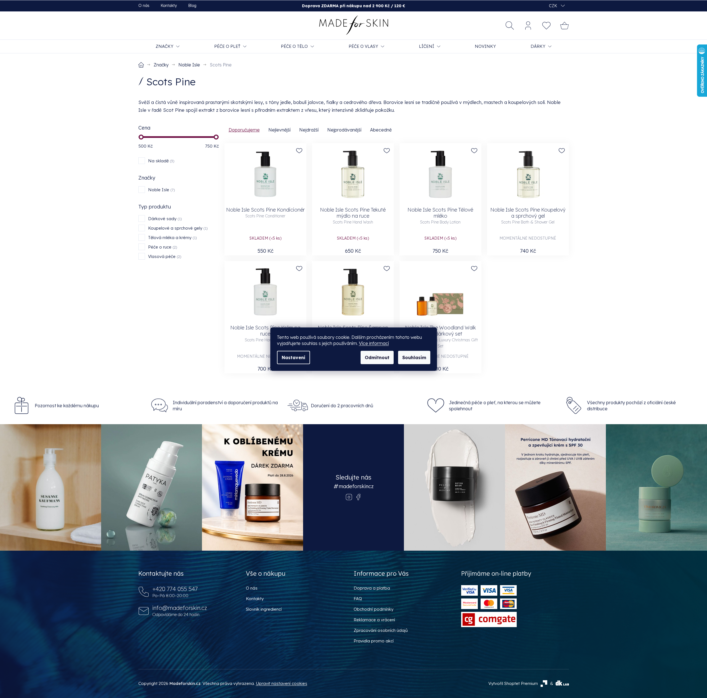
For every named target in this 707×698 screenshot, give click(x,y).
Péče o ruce (162, 247)
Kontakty (169, 5)
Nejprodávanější (344, 130)
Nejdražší (309, 130)
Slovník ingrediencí (264, 609)
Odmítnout (377, 357)
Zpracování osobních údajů (381, 630)
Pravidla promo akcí (374, 641)
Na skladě (160, 160)
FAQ (358, 598)
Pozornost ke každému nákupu (67, 405)
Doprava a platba (372, 588)
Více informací (374, 343)
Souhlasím (414, 357)
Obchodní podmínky (373, 609)
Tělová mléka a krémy (172, 237)
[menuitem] (167, 46)
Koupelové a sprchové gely (177, 228)
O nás (143, 5)
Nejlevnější (279, 130)
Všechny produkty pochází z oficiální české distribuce (631, 405)
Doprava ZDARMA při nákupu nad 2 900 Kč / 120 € (353, 5)
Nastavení (293, 357)
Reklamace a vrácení (374, 619)
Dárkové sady (164, 218)
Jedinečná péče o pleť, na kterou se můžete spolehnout (495, 405)
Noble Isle (161, 189)
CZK (553, 5)
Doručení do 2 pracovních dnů (342, 405)
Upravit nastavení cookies (281, 683)
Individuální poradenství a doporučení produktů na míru (225, 405)
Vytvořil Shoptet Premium (513, 683)
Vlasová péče (164, 256)
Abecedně (381, 130)
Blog (192, 5)
